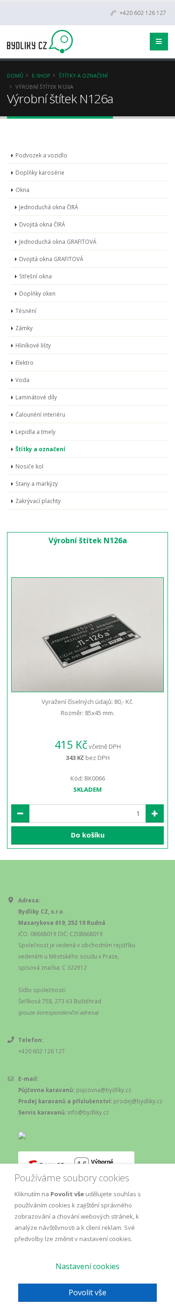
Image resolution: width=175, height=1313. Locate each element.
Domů (15, 75)
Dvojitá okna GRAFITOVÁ (51, 259)
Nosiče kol (29, 466)
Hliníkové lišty (33, 345)
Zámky (24, 328)
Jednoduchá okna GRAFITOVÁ (57, 241)
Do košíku (88, 834)
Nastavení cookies (87, 1266)
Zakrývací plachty (38, 500)
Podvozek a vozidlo (41, 155)
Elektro (24, 362)
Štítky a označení (83, 75)
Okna (22, 189)
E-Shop (41, 75)
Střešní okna (35, 276)
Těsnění (25, 310)
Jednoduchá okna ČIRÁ (48, 207)
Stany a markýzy (36, 483)
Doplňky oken (37, 293)
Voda (22, 379)
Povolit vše (87, 1292)
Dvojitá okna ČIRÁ (42, 224)
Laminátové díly (36, 397)
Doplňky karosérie (39, 172)
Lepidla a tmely (35, 431)
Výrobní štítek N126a (88, 540)
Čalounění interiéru (40, 414)
